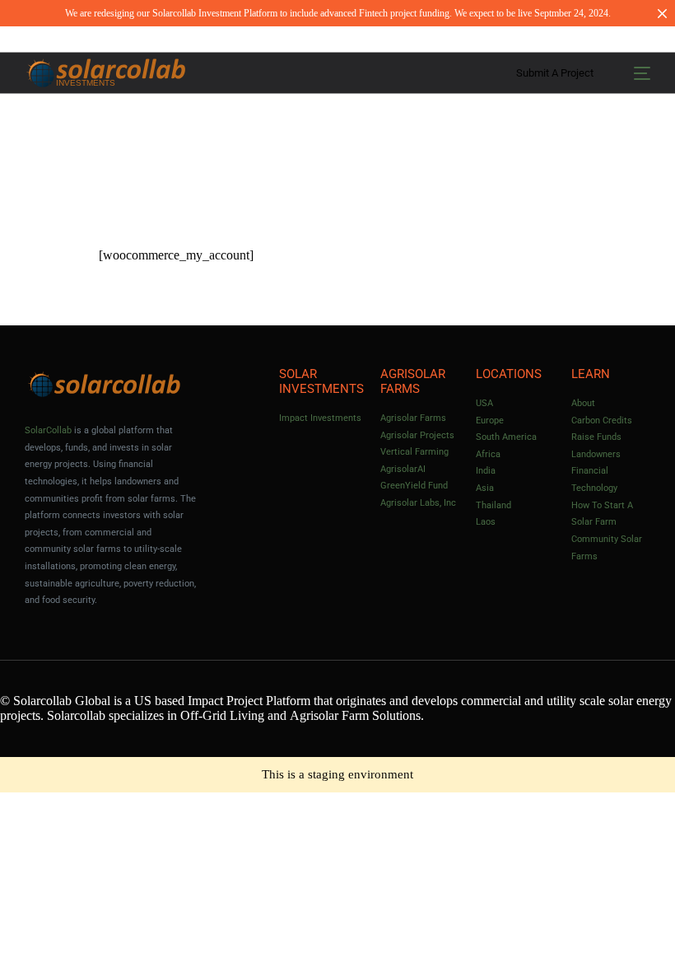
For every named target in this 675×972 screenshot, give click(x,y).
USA (484, 403)
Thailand (493, 505)
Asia (485, 488)
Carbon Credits (601, 420)
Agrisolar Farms (413, 418)
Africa (488, 454)
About (583, 403)
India (486, 470)
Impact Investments (320, 418)
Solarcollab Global (61, 701)
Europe (490, 420)
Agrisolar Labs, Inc (418, 503)
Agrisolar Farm (329, 715)
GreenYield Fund (414, 485)
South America (506, 437)
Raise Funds (596, 437)
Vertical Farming (414, 451)
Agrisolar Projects (417, 435)
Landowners (596, 454)
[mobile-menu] (635, 72)
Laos (486, 521)
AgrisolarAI (403, 469)
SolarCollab (48, 430)
